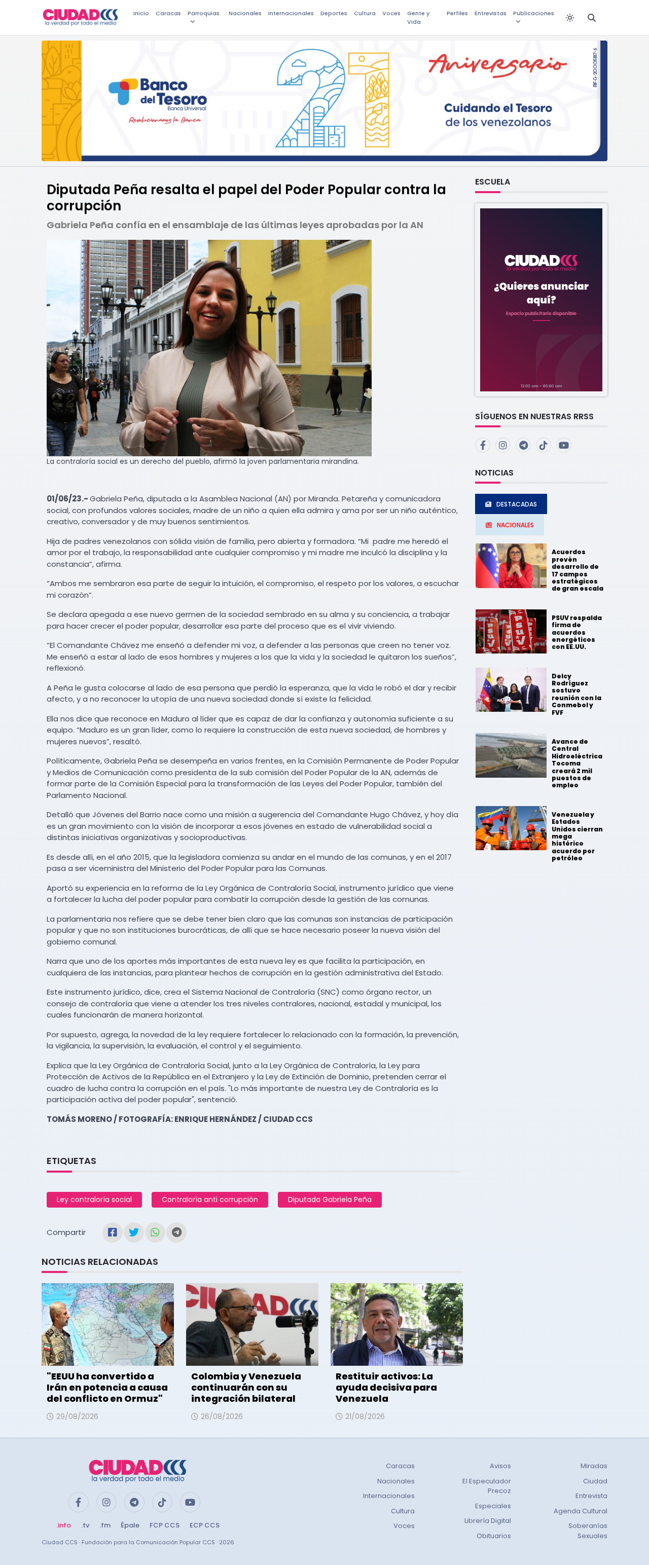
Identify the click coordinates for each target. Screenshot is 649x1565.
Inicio (141, 13)
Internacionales (291, 13)
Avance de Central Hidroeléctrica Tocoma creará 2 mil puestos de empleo (577, 763)
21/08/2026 (365, 1416)
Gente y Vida (418, 17)
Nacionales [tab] (515, 525)
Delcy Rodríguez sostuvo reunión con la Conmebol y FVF (576, 694)
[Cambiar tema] (570, 17)
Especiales (493, 1506)
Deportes (333, 13)
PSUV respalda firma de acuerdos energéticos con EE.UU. (577, 632)
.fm (105, 1525)
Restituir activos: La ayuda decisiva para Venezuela (386, 1387)
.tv (85, 1525)
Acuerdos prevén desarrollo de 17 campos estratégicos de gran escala (577, 570)
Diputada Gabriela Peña (330, 1199)
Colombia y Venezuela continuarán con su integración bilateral (246, 1387)
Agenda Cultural (580, 1511)
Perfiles (457, 13)
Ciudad (595, 1481)
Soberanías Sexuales (587, 1531)
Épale (130, 1525)
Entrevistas (491, 13)
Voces (391, 13)
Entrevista (591, 1496)
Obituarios (494, 1536)
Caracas (168, 13)
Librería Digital (487, 1520)
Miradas (594, 1466)
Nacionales (245, 13)
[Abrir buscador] (591, 17)
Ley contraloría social (94, 1199)
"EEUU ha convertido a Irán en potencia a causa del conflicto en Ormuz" (107, 1387)
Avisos (500, 1466)
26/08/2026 (222, 1416)
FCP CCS (164, 1525)
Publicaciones (533, 13)
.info (63, 1525)
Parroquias (204, 13)
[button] (541, 299)
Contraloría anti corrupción (210, 1199)
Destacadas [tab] (516, 504)
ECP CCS (205, 1525)
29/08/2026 (77, 1416)
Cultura (365, 13)
